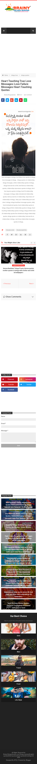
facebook (11, 390)
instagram (28, 379)
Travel (18, 668)
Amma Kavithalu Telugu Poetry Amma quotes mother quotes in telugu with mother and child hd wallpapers (18, 270)
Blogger (28, 760)
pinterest (11, 379)
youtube (11, 384)
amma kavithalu (18, 265)
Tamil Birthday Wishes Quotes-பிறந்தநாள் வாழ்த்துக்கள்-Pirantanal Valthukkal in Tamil (18, 605)
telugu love (14, 75)
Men (18, 652)
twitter (28, 384)
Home (6, 75)
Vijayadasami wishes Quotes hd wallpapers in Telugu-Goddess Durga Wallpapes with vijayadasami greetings (18, 561)
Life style (18, 700)
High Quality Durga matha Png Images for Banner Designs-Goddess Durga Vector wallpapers (18, 538)
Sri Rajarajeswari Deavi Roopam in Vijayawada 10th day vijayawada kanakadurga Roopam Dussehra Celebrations (18, 573)
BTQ (16, 760)
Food (18, 684)
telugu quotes (25, 75)
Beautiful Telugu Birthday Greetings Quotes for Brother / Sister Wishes (18, 526)
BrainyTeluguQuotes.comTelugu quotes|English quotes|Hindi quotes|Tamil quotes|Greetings (18, 755)
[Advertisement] (18, 52)
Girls (18, 636)
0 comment (28, 95)
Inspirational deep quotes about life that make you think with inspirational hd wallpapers (18, 594)
